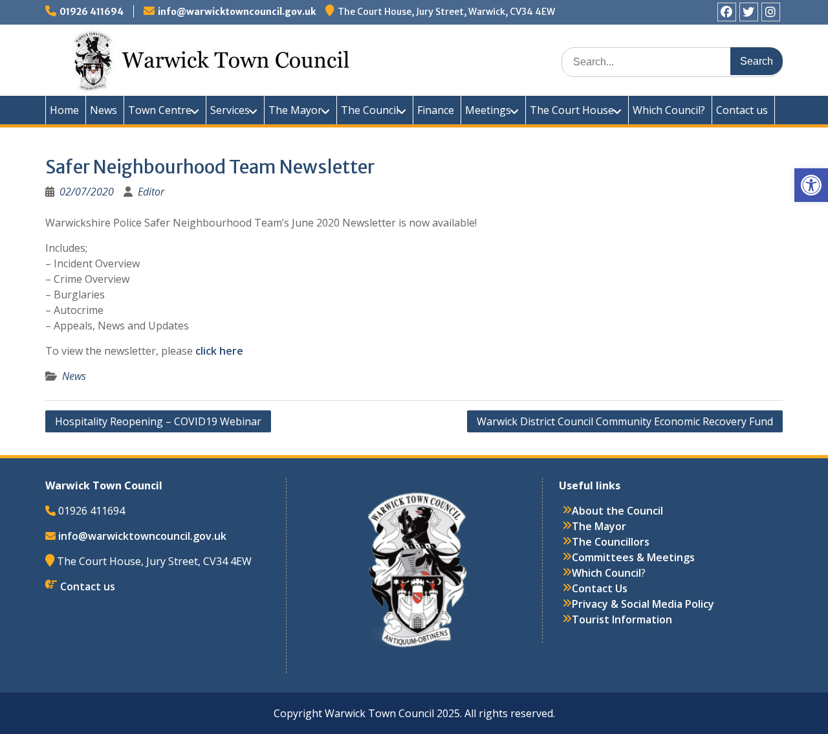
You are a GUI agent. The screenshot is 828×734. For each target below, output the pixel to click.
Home (64, 110)
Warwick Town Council (278, 58)
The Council (369, 110)
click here (219, 351)
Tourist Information (622, 619)
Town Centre (159, 110)
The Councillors (610, 542)
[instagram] (770, 12)
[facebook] (726, 12)
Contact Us (599, 588)
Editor (151, 191)
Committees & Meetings (633, 557)
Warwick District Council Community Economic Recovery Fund (625, 421)
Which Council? (669, 110)
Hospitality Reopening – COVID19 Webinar (158, 421)
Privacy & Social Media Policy (643, 604)
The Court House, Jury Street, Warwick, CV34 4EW (446, 11)
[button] (811, 185)
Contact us (742, 110)
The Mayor (295, 110)
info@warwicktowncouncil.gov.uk (237, 11)
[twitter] (748, 12)
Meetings (488, 110)
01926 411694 (92, 11)
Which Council (606, 573)
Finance (435, 110)
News (103, 110)
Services (230, 110)
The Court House (572, 110)
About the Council (617, 511)
